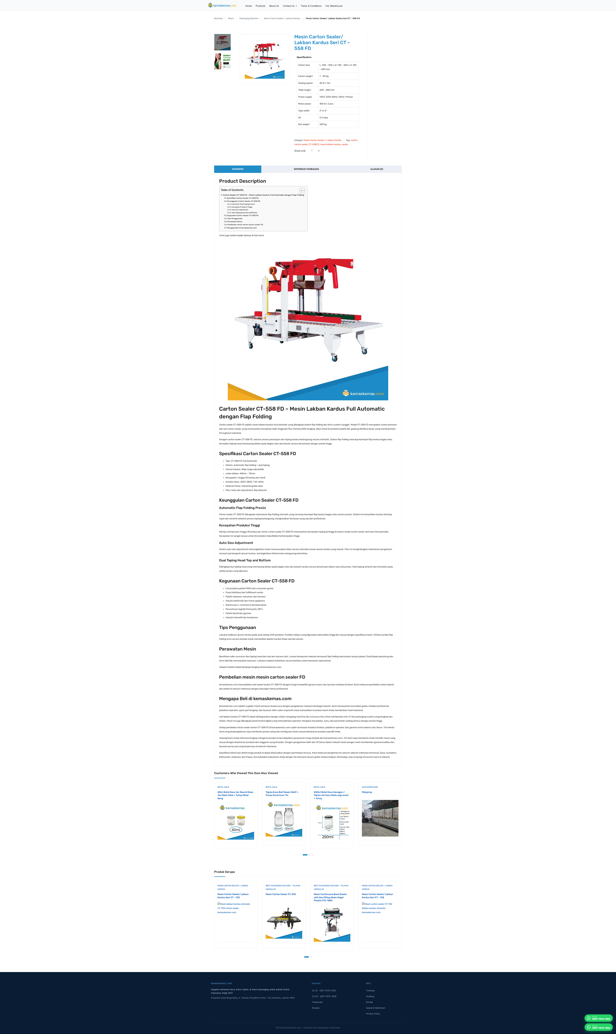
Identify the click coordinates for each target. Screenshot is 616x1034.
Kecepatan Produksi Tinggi (241, 207)
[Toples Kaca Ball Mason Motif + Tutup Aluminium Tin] (284, 818)
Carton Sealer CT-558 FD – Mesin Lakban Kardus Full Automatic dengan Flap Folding (263, 195)
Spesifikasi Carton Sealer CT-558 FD (243, 198)
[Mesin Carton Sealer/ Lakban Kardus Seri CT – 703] (236, 920)
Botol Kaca (223, 787)
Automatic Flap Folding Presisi (243, 204)
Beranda (218, 18)
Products (260, 5)
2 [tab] (309, 854)
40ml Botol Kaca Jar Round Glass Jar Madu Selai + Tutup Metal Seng (235, 795)
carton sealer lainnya (240, 235)
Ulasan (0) (376, 169)
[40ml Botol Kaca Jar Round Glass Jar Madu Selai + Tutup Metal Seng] (236, 821)
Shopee (316, 1008)
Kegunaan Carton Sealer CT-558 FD (242, 215)
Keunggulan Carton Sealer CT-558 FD (243, 201)
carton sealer (301, 144)
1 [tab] (305, 854)
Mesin (231, 18)
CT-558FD (314, 144)
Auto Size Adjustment (239, 210)
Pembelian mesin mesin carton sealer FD (245, 224)
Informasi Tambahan (306, 169)
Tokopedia (317, 1002)
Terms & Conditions (311, 5)
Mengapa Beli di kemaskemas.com (242, 228)
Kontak (369, 1002)
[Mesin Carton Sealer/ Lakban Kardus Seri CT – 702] (380, 920)
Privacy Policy (373, 1013)
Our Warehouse (333, 5)
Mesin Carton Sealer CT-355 (281, 894)
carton (354, 140)
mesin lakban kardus (330, 144)
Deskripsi (238, 169)
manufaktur (272, 536)
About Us (274, 5)
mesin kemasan (243, 667)
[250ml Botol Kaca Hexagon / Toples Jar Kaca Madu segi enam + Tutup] (332, 821)
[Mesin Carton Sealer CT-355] (284, 920)
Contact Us (289, 5)
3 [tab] (312, 854)
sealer (345, 144)
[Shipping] (380, 818)
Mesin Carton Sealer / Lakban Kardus (282, 18)
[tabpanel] (236, 818)
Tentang (370, 990)
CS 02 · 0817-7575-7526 (324, 996)
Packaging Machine (249, 18)
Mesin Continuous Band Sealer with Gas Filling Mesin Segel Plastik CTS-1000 (330, 897)
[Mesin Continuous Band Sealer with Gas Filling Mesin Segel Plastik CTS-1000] (332, 923)
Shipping (367, 792)
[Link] (278, 45)
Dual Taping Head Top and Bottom (244, 213)
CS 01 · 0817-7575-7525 (324, 990)
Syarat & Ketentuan (375, 1008)
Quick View (236, 834)
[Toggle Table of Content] (300, 190)
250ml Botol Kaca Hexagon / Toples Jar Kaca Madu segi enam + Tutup (331, 795)
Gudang (370, 996)
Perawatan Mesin (234, 221)
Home (248, 5)
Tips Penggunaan (234, 218)
